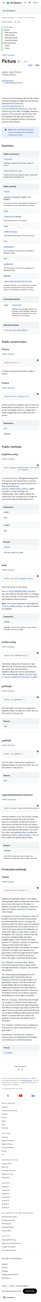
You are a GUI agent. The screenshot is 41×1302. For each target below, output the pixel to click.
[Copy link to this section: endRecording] (18, 642)
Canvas (7, 192)
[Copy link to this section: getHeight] (14, 686)
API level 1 (11, 55)
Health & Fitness (7, 1144)
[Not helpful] (18, 22)
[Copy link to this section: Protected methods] (28, 869)
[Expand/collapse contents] (14, 27)
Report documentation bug (11, 1243)
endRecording (10, 232)
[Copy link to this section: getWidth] (13, 741)
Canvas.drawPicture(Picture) (15, 109)
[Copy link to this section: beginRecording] (20, 454)
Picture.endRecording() (12, 606)
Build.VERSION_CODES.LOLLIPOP (22, 591)
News (4, 1121)
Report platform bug (9, 1240)
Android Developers (8, 17)
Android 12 (5, 1204)
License (11, 1286)
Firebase (5, 1271)
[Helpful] (15, 22)
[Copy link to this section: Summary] (16, 146)
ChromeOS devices (8, 1171)
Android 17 (5, 1187)
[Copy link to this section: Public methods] (23, 447)
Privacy (4, 1151)
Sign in (35, 3)
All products (6, 1278)
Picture (7, 159)
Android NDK (6, 1231)
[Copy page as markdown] (25, 61)
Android (4, 1107)
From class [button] (15, 330)
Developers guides (8, 1220)
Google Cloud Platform (10, 1275)
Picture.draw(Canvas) (11, 106)
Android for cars (7, 1174)
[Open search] (25, 2)
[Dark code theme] (38, 360)
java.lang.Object (7, 81)
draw (6, 217)
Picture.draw (31, 674)
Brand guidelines (22, 1286)
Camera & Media (7, 1147)
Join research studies (9, 1250)
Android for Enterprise (9, 1110)
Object (13, 75)
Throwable (8, 1053)
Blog (3, 1124)
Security (4, 1114)
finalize (16, 305)
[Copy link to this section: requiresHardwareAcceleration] (35, 795)
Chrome (4, 1268)
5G (3, 1154)
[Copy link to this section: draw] (9, 565)
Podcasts (5, 1128)
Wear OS (5, 1167)
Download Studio (8, 1227)
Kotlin (30, 65)
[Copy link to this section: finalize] (11, 877)
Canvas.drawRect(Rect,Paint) (15, 489)
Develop (20, 17)
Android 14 (5, 1197)
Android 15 (5, 1194)
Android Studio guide (9, 1217)
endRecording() (24, 835)
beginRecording (10, 197)
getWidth (7, 264)
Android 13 (5, 1201)
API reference (9, 11)
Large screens (6, 1164)
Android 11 (5, 1208)
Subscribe (29, 1291)
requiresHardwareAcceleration (17, 281)
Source (4, 1117)
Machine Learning (8, 1141)
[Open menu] (3, 2)
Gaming (5, 1137)
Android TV (6, 1178)
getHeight (8, 247)
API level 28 (12, 799)
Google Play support (9, 1247)
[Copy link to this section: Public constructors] (29, 342)
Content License (26, 1080)
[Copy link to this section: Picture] (11, 349)
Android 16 (5, 1190)
